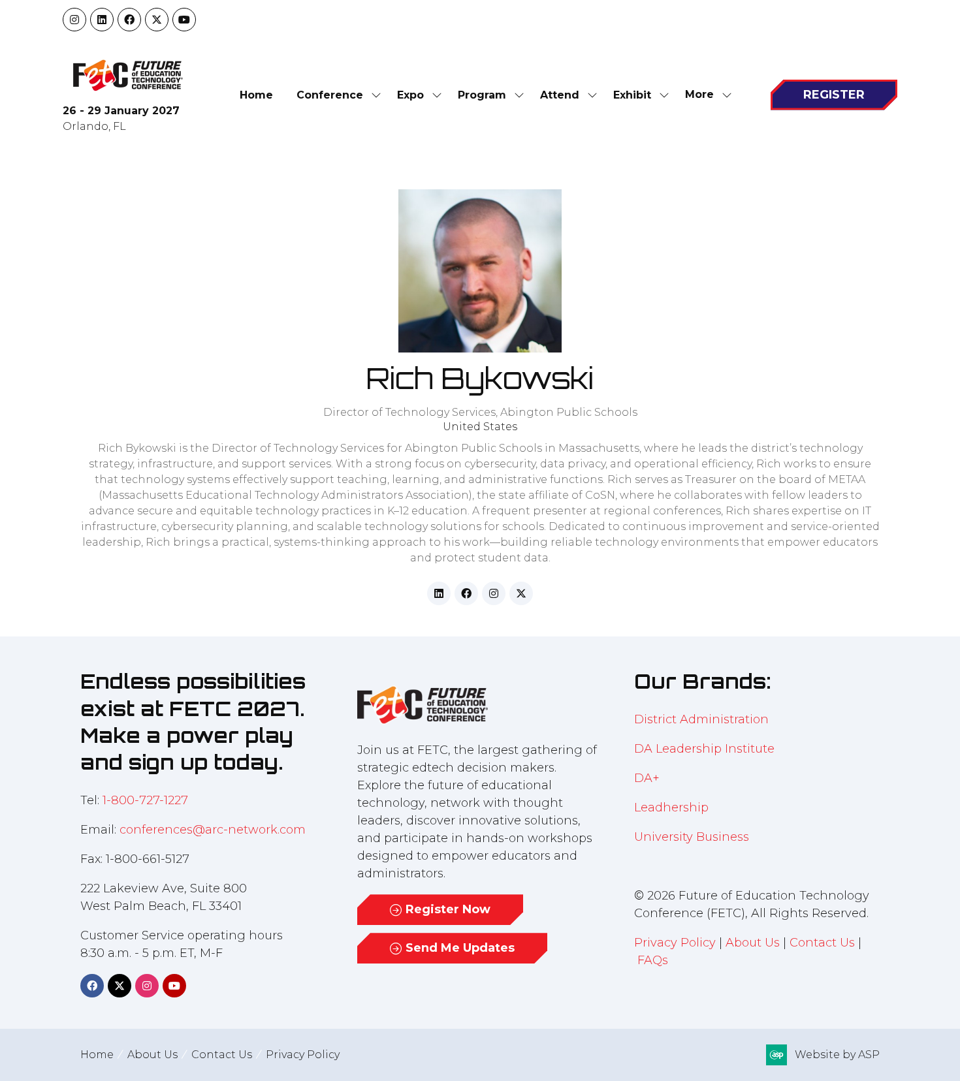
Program (482, 95)
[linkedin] (439, 593)
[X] (156, 19)
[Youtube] (184, 19)
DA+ (647, 778)
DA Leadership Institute (706, 749)
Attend (559, 95)
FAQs (652, 960)
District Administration (701, 719)
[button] (704, 95)
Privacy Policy (675, 942)
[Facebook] (129, 19)
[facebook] (466, 593)
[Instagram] (74, 19)
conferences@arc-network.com (213, 829)
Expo (410, 95)
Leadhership (671, 807)
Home (256, 95)
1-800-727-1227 (145, 800)
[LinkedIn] (102, 19)
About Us (753, 942)
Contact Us (822, 942)
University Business (691, 837)
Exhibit (632, 95)
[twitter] (521, 593)
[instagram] (493, 593)
